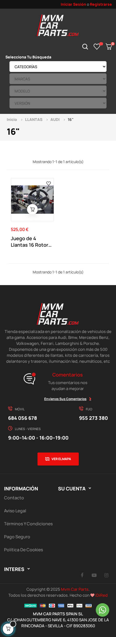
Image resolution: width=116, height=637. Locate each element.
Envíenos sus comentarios (65, 399)
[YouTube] (94, 575)
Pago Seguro (17, 537)
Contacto (14, 498)
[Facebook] (82, 575)
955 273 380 (93, 418)
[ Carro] (32, 209)
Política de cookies (23, 550)
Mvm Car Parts (74, 589)
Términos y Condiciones (28, 524)
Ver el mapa (61, 459)
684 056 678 (22, 418)
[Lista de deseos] (97, 46)
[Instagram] (106, 575)
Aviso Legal (15, 511)
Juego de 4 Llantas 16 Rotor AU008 (29, 241)
